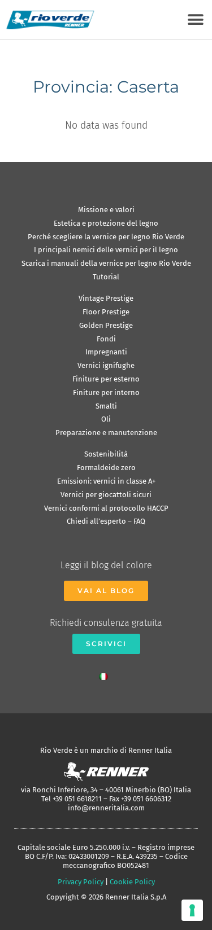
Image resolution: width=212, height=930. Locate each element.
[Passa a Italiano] (106, 674)
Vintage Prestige (106, 298)
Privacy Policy (80, 882)
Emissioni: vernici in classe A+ (106, 481)
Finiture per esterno (106, 379)
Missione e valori (106, 209)
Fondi (106, 339)
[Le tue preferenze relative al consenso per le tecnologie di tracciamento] (192, 910)
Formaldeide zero (106, 467)
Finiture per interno (106, 392)
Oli (106, 419)
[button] (195, 19)
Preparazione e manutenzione (106, 432)
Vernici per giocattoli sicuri (106, 494)
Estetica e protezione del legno (106, 223)
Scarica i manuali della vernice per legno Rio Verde (106, 263)
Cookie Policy (132, 882)
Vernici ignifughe (106, 365)
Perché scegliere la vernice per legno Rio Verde (106, 236)
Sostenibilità (106, 454)
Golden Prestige (106, 325)
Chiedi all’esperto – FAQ (106, 521)
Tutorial (106, 277)
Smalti (106, 406)
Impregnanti (106, 352)
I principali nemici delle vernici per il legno (106, 249)
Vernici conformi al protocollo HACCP (106, 508)
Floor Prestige (106, 312)
